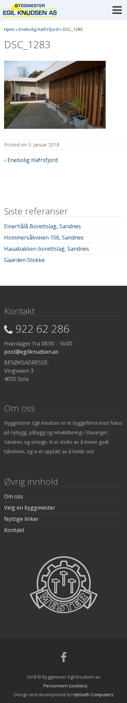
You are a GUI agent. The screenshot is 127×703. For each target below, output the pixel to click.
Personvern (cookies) (65, 686)
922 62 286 (42, 328)
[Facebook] (63, 659)
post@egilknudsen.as (31, 351)
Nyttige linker (21, 519)
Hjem (9, 29)
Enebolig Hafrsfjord (39, 29)
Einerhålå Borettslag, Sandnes (42, 226)
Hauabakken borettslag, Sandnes (46, 248)
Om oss (13, 496)
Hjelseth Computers (93, 694)
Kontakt (14, 530)
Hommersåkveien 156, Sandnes (44, 237)
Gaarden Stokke (24, 260)
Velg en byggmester (29, 507)
